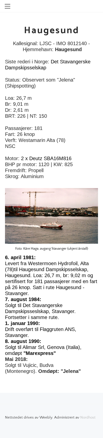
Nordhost (88, 417)
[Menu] (7, 6)
